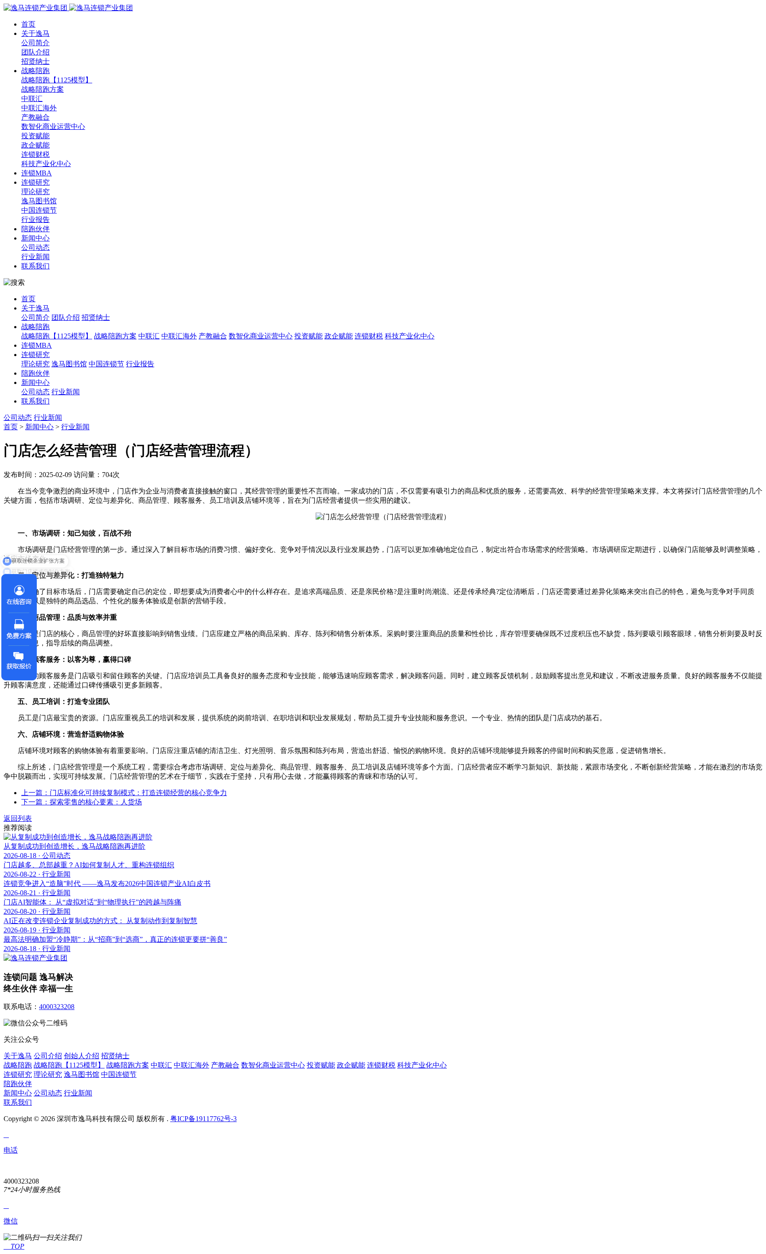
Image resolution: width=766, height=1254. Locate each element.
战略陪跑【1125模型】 (56, 80)
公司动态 (35, 247)
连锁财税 (35, 154)
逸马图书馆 (39, 201)
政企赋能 (35, 145)
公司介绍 (48, 1056)
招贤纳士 (35, 61)
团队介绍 (35, 52)
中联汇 (32, 98)
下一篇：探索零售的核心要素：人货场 (81, 802)
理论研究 (35, 191)
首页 (28, 24)
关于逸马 (35, 33)
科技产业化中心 (46, 163)
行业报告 (35, 219)
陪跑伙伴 (35, 229)
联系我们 (35, 266)
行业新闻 (35, 256)
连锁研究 (35, 182)
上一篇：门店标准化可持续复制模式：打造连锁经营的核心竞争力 (124, 792)
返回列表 (18, 818)
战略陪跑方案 (42, 89)
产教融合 (35, 117)
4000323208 (56, 1006)
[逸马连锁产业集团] (68, 8)
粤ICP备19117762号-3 (203, 1118)
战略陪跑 (35, 70)
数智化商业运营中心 (53, 126)
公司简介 (35, 43)
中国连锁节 (39, 210)
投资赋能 (35, 136)
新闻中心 (35, 238)
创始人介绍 (81, 1056)
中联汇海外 (39, 108)
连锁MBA (36, 173)
